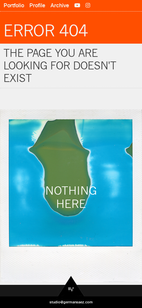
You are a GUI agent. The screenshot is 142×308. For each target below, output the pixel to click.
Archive (60, 5)
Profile (37, 5)
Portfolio (14, 5)
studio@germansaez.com (71, 302)
